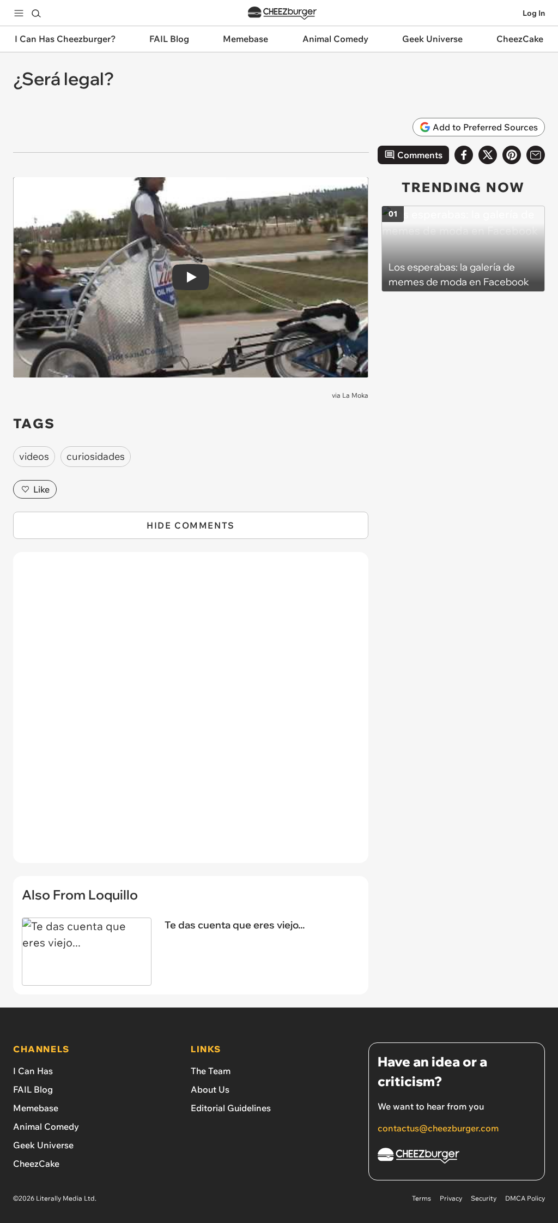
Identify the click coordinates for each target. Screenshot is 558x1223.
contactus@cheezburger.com (438, 1128)
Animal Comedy (46, 1126)
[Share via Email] (535, 155)
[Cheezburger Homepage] (282, 13)
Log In (534, 13)
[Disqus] (191, 713)
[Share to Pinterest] (511, 155)
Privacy (451, 1198)
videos (34, 456)
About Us (210, 1089)
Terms (421, 1198)
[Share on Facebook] (463, 155)
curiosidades (95, 456)
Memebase (35, 1107)
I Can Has (33, 1070)
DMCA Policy (525, 1198)
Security (483, 1198)
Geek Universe (43, 1145)
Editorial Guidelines (231, 1107)
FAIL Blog (33, 1089)
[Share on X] (487, 155)
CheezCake (36, 1163)
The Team (211, 1070)
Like (41, 489)
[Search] (36, 13)
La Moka (355, 395)
